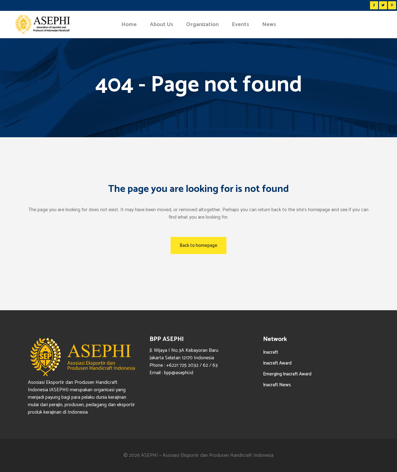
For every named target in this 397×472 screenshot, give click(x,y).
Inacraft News (277, 385)
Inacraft (270, 352)
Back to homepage (198, 245)
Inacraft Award (277, 363)
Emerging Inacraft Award (287, 374)
